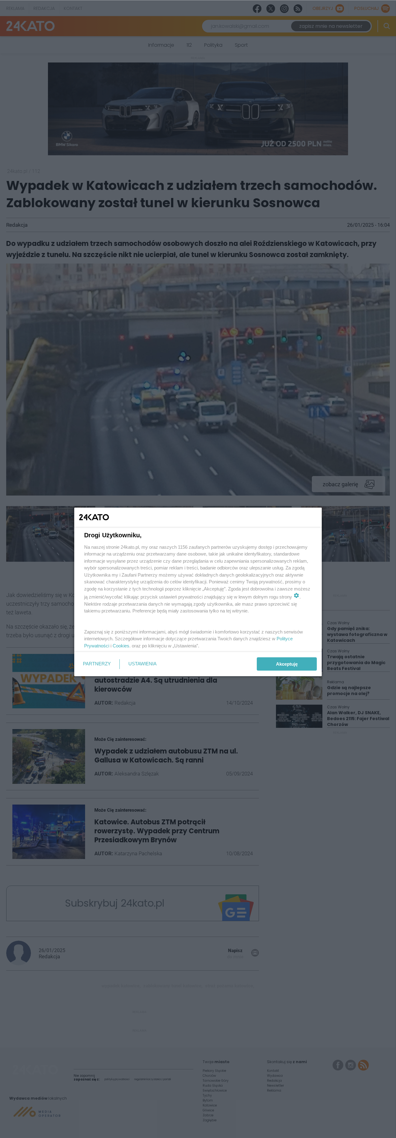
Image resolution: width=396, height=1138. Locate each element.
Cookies (121, 645)
